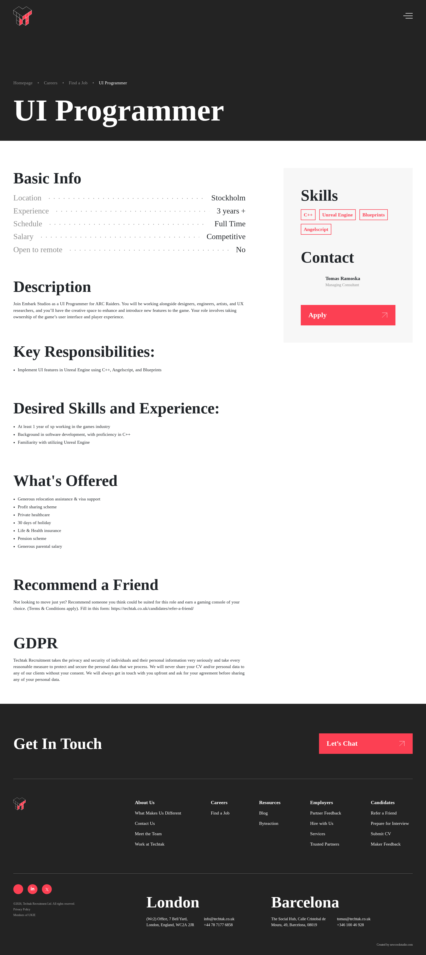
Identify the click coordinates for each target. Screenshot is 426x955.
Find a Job (78, 82)
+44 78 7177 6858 (218, 925)
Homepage (23, 82)
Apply (317, 315)
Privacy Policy (21, 909)
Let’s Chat (342, 743)
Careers (50, 82)
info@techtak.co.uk (219, 919)
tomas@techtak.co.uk (354, 919)
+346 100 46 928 (350, 925)
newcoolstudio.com (401, 944)
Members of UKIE (24, 915)
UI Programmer (113, 82)
